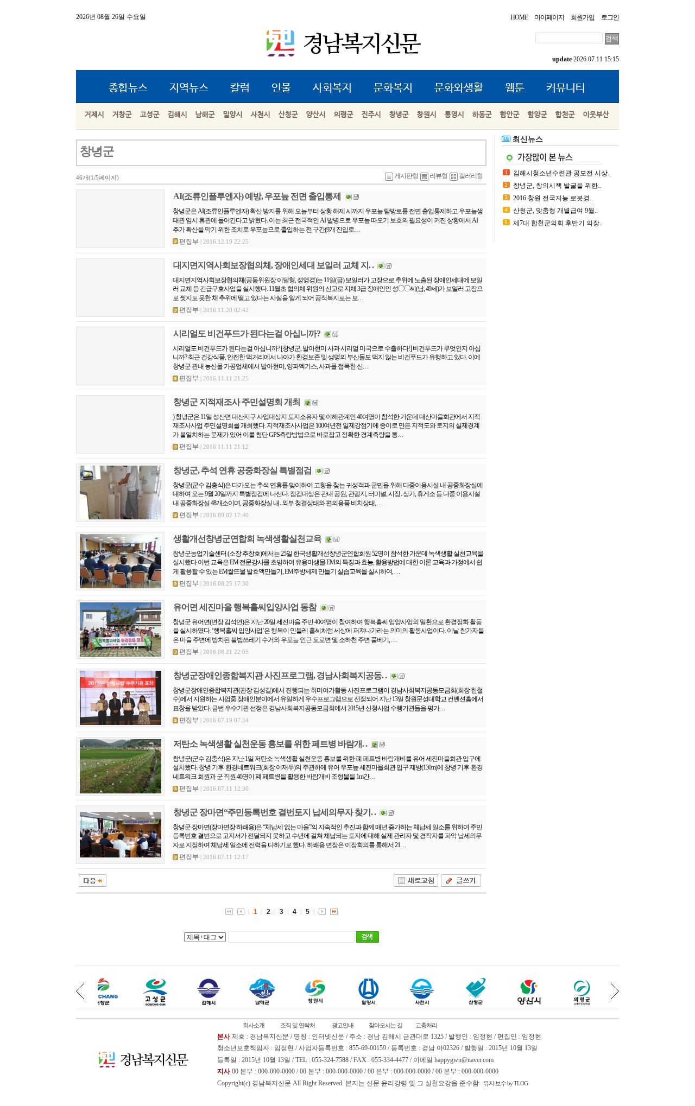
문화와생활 (458, 88)
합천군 (565, 115)
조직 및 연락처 (297, 1025)
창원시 (427, 115)
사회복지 (332, 88)
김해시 (177, 115)
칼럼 (240, 88)
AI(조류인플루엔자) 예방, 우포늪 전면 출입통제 (257, 196)
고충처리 (426, 1025)
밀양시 (233, 115)
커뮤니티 (565, 88)
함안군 (510, 115)
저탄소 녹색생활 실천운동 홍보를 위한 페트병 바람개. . (270, 743)
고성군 (150, 115)
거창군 (122, 115)
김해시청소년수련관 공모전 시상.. (562, 173)
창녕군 (399, 115)
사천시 (260, 115)
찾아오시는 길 (385, 1025)
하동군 (482, 115)
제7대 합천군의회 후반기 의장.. (558, 223)
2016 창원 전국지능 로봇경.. (553, 198)
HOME (519, 17)
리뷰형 (438, 176)
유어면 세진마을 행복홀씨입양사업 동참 (245, 607)
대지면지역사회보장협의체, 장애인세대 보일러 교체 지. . (273, 265)
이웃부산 (596, 115)
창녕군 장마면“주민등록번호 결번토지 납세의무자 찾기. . (274, 812)
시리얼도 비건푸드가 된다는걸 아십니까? (246, 333)
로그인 (610, 17)
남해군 (205, 115)
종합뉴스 (128, 88)
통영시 (454, 115)
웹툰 (515, 88)
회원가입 (583, 17)
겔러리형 (471, 176)
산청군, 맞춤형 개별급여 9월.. (555, 210)
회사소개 (253, 1025)
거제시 (94, 115)
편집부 (189, 241)
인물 (281, 88)
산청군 (288, 115)
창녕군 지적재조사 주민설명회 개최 (236, 401)
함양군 (537, 115)
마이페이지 (549, 17)
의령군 (343, 115)
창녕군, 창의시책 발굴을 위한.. (557, 185)
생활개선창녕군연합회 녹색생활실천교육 (247, 538)
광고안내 (342, 1025)
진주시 (371, 115)
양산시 (316, 115)
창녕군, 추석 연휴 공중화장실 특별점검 (242, 470)
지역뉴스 (188, 88)
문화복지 (393, 88)
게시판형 (406, 176)
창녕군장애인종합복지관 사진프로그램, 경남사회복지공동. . (280, 675)
